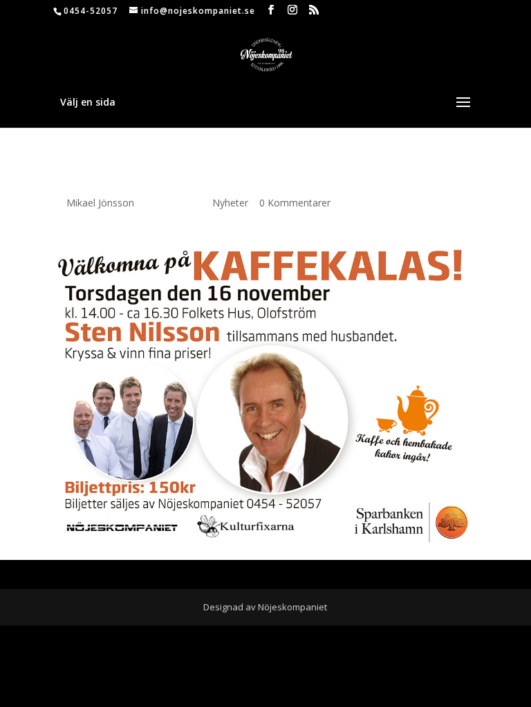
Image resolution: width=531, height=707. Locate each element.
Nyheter (230, 202)
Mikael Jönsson (100, 202)
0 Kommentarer (294, 202)
